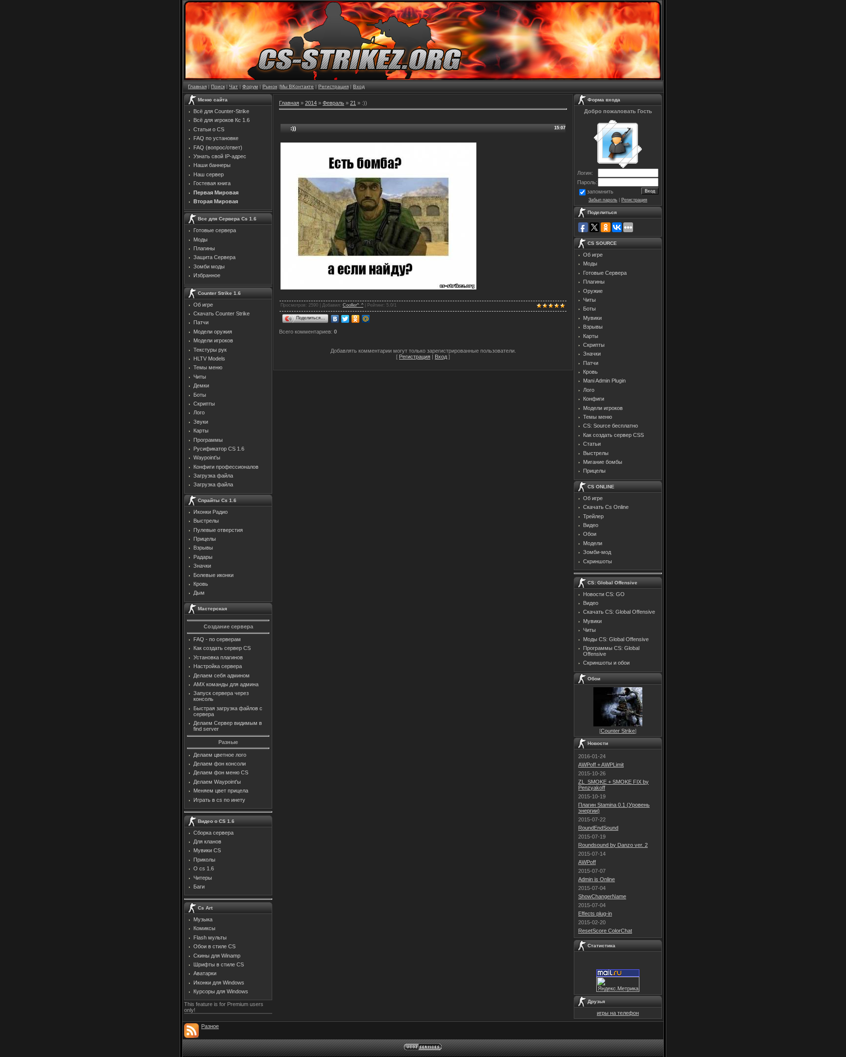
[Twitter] (345, 318)
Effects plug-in (595, 913)
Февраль (333, 103)
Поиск (218, 86)
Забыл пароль (602, 199)
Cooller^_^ (353, 305)
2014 (311, 103)
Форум (250, 86)
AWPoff (587, 862)
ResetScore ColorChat (605, 931)
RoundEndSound (598, 828)
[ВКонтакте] (335, 318)
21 (353, 103)
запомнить (600, 191)
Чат (233, 86)
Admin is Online (596, 879)
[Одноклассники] (356, 318)
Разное (210, 1026)
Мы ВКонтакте (297, 86)
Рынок (269, 86)
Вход (359, 86)
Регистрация (333, 86)
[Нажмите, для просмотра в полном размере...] (378, 287)
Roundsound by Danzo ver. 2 (613, 845)
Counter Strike (618, 731)
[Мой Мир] (366, 318)
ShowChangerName (602, 896)
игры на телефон (618, 1013)
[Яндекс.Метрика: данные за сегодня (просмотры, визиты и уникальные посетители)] (617, 984)
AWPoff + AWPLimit (601, 765)
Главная (197, 86)
